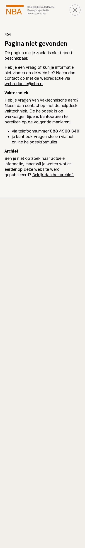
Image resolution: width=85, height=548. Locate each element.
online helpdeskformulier (34, 142)
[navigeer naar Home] (30, 10)
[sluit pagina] (75, 10)
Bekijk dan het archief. (53, 174)
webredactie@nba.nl (24, 83)
